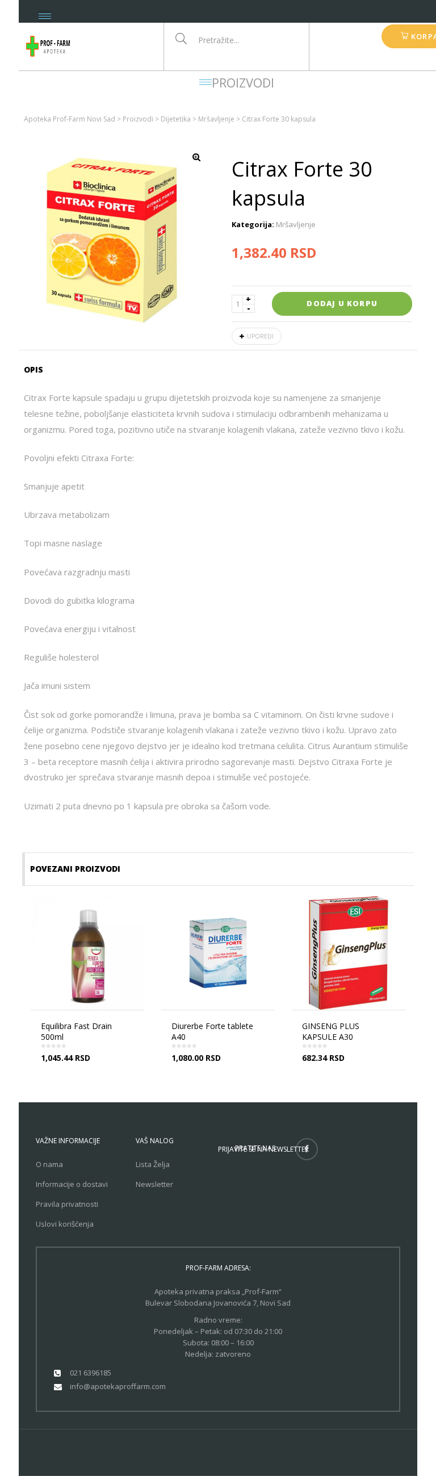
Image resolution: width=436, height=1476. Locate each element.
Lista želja (153, 1164)
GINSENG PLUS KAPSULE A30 (330, 1032)
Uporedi (260, 336)
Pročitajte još (90, 1067)
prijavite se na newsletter (263, 1149)
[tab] (37, 370)
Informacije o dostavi (72, 1184)
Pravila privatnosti (67, 1204)
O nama (49, 1164)
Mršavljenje (296, 224)
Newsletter (154, 1184)
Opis (33, 369)
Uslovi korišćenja (65, 1224)
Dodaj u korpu (342, 303)
